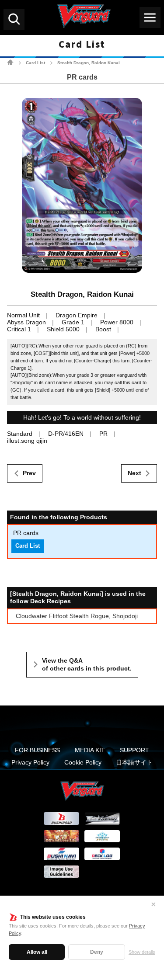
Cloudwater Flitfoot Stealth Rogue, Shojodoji (77, 615)
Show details (142, 952)
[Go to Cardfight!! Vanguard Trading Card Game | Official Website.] (10, 62)
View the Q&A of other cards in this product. (87, 664)
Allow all (37, 952)
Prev (29, 472)
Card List (35, 62)
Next (134, 472)
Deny (96, 952)
